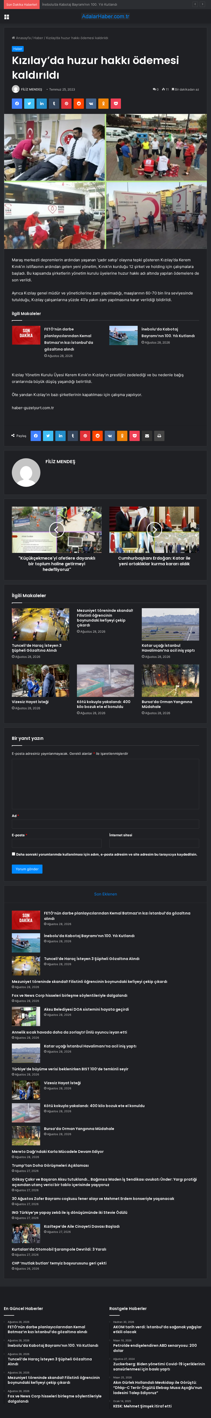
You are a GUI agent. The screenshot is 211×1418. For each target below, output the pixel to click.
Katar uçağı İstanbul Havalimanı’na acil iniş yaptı (168, 648)
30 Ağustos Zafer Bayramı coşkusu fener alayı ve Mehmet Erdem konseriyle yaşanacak (93, 1198)
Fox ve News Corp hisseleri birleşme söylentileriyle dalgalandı (69, 995)
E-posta (19, 835)
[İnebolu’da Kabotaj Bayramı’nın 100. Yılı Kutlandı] (123, 335)
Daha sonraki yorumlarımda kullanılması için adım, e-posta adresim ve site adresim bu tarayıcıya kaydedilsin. (106, 854)
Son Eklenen (105, 894)
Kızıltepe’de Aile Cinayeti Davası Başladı (82, 1226)
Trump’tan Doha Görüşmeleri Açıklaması (50, 1165)
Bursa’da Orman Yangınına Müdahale (167, 704)
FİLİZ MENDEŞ (31, 89)
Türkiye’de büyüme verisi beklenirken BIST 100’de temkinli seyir (70, 1069)
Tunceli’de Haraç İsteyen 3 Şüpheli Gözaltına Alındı (82, 4)
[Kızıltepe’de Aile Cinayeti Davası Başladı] (26, 1233)
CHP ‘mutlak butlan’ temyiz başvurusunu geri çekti (59, 1263)
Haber (38, 38)
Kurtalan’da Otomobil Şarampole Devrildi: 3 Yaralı (59, 1249)
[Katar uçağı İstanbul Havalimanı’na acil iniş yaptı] (170, 624)
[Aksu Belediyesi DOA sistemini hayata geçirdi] (26, 1016)
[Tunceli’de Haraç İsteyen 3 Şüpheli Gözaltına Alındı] (40, 624)
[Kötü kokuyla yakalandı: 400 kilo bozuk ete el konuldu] (105, 681)
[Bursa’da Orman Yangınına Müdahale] (170, 681)
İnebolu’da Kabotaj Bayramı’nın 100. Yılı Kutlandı (89, 935)
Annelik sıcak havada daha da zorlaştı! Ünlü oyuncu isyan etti (69, 1032)
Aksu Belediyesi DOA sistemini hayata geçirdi (86, 1009)
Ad (15, 816)
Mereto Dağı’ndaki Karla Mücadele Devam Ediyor (58, 1151)
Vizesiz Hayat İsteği (30, 701)
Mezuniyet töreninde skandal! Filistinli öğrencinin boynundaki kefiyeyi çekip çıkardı (105, 618)
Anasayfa (23, 38)
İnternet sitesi (120, 835)
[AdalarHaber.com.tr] (105, 16)
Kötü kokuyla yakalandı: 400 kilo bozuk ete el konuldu (103, 704)
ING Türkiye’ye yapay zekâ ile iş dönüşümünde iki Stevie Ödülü (69, 1212)
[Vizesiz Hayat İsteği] (40, 681)
